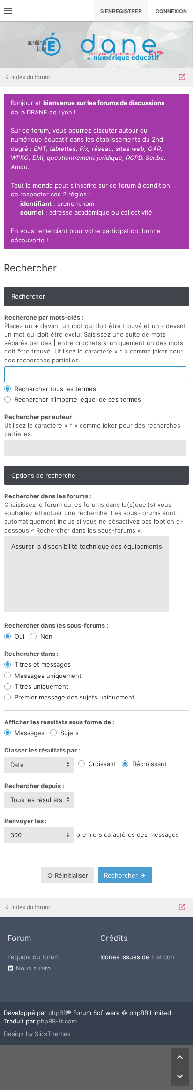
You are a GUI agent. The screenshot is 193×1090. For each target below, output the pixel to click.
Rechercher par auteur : (39, 417)
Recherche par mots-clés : (43, 317)
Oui (18, 636)
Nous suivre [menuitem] (33, 968)
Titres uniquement (40, 686)
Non (45, 636)
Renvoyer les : (25, 821)
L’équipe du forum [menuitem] (33, 957)
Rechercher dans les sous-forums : (56, 625)
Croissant (101, 763)
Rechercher (122, 875)
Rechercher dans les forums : (47, 496)
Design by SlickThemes (37, 1033)
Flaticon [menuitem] (162, 957)
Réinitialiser (70, 875)
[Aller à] (182, 77)
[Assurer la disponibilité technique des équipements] (86, 546)
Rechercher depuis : (34, 785)
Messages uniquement (47, 675)
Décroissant (148, 763)
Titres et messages (42, 664)
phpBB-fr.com (57, 1021)
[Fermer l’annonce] (180, 103)
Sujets (69, 733)
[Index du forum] (96, 44)
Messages (29, 733)
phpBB (57, 1012)
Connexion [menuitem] (171, 11)
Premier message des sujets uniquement (73, 697)
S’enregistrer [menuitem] (121, 11)
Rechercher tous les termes (54, 388)
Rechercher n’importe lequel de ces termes (77, 399)
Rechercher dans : (31, 653)
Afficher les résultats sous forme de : (59, 722)
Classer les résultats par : (42, 750)
